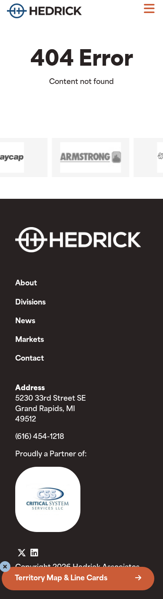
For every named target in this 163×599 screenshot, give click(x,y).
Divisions (30, 302)
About (26, 283)
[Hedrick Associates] (44, 13)
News (25, 321)
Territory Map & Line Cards (62, 578)
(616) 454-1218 (39, 437)
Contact (29, 358)
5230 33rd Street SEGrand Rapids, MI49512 (50, 409)
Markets (29, 340)
